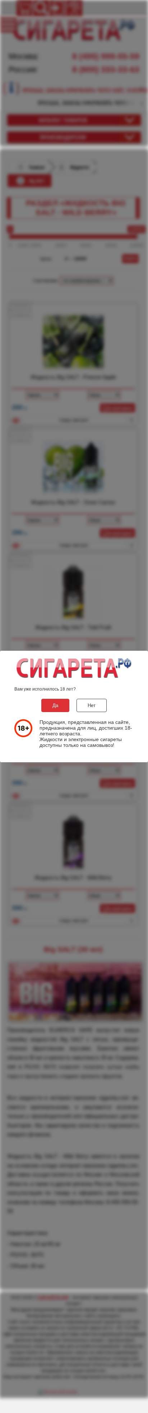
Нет (92, 705)
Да (55, 705)
